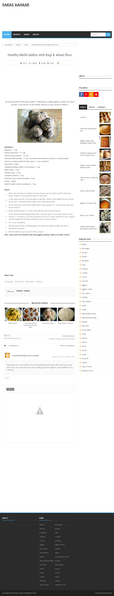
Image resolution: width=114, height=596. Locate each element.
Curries (84, 277)
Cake (83, 265)
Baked (84, 244)
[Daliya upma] (13, 314)
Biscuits (84, 252)
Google (9, 281)
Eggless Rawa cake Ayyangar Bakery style (88, 142)
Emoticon (10, 389)
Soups (84, 354)
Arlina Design (107, 593)
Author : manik (23, 291)
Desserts (85, 281)
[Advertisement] (71, 15)
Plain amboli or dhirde (65, 323)
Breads (84, 256)
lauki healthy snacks (89, 314)
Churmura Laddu (48, 323)
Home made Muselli (87, 191)
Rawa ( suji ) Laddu (87, 215)
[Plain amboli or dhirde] (66, 314)
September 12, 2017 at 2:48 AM (61, 357)
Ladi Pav (83, 117)
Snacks (84, 350)
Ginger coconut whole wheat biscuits (88, 166)
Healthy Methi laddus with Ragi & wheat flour (88, 228)
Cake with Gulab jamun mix (12, 338)
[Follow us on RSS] (91, 94)
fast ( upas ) (86, 293)
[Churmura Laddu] (48, 314)
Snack (84, 346)
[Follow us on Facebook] (81, 94)
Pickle (84, 334)
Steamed (85, 358)
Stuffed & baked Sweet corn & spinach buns (88, 154)
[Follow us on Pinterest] (96, 94)
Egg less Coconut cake (88, 203)
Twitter (31, 281)
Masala (84, 322)
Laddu (52, 63)
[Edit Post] (57, 63)
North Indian (86, 330)
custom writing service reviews (25, 355)
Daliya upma (12, 323)
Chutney (85, 269)
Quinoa (84, 338)
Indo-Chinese (86, 301)
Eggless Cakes (87, 289)
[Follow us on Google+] (86, 94)
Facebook (20, 281)
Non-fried (85, 326)
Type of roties (87, 366)
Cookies (85, 273)
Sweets (84, 362)
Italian (84, 305)
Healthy (43, 63)
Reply (7, 378)
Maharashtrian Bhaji (89, 318)
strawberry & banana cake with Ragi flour (61, 339)
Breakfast (85, 261)
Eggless (84, 285)
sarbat (84, 342)
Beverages (86, 248)
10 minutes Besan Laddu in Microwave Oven (30, 325)
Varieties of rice (87, 371)
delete (73, 357)
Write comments (67, 346)
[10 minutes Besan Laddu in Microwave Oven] (31, 314)
